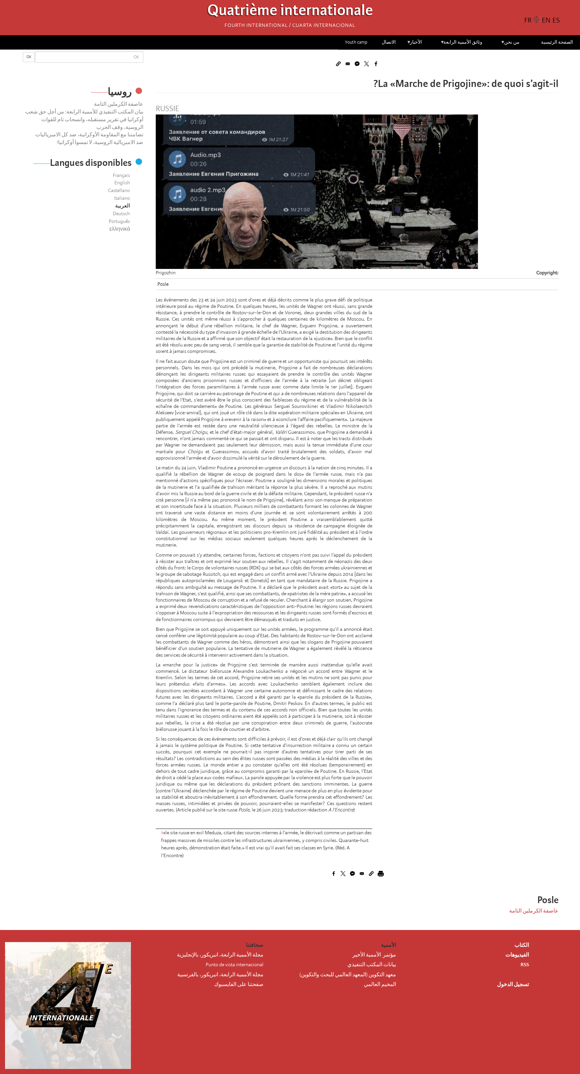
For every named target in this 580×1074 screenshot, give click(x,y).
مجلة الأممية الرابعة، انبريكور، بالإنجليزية (220, 955)
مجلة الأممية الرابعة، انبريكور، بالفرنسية (220, 975)
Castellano (119, 190)
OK (29, 57)
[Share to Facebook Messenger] (357, 63)
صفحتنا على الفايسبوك (238, 984)
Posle (162, 284)
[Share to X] (366, 63)
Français (121, 175)
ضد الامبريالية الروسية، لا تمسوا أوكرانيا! (100, 142)
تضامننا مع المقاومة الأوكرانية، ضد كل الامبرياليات (89, 135)
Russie (167, 108)
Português (119, 221)
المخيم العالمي (380, 984)
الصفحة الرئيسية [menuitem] (557, 42)
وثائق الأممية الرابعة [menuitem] (461, 44)
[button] (338, 63)
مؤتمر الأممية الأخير (374, 955)
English (122, 183)
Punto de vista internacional (234, 965)
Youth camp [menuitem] (356, 42)
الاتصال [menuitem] (389, 42)
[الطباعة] (380, 873)
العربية (122, 206)
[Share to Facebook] (376, 63)
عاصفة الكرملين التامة (118, 104)
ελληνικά (119, 229)
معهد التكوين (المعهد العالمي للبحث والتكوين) (347, 975)
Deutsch (121, 214)
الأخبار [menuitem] (414, 44)
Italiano (122, 198)
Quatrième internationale (290, 12)
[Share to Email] (347, 63)
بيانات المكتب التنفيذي (371, 965)
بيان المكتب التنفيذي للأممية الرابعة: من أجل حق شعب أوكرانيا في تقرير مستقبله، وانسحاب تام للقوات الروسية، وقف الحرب (84, 119)
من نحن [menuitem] (510, 44)
